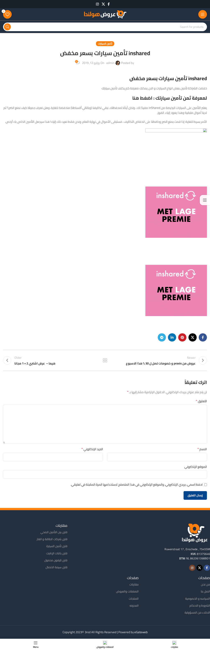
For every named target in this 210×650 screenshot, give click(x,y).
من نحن (205, 584)
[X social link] (103, 4)
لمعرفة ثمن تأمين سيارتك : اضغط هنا (169, 98)
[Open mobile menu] (202, 14)
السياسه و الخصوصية (197, 598)
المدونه (134, 605)
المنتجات (134, 598)
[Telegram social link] (162, 337)
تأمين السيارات (105, 43)
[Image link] (194, 532)
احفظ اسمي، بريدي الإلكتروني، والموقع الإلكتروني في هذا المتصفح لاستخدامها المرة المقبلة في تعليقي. (137, 484)
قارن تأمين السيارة (56, 546)
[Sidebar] (205, 200)
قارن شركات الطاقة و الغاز (52, 539)
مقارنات (134, 584)
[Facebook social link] (108, 4)
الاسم (202, 449)
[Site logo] (105, 14)
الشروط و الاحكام (199, 605)
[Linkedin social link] (172, 337)
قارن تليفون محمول (55, 560)
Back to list (105, 360)
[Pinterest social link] (182, 337)
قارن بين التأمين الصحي (53, 532)
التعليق (201, 401)
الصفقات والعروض (127, 591)
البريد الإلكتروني (92, 449)
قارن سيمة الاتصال (56, 567)
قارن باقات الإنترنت (56, 553)
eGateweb (141, 632)
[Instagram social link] (97, 4)
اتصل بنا (205, 591)
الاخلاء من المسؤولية (197, 612)
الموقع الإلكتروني (195, 466)
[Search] (7, 26)
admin (110, 62)
